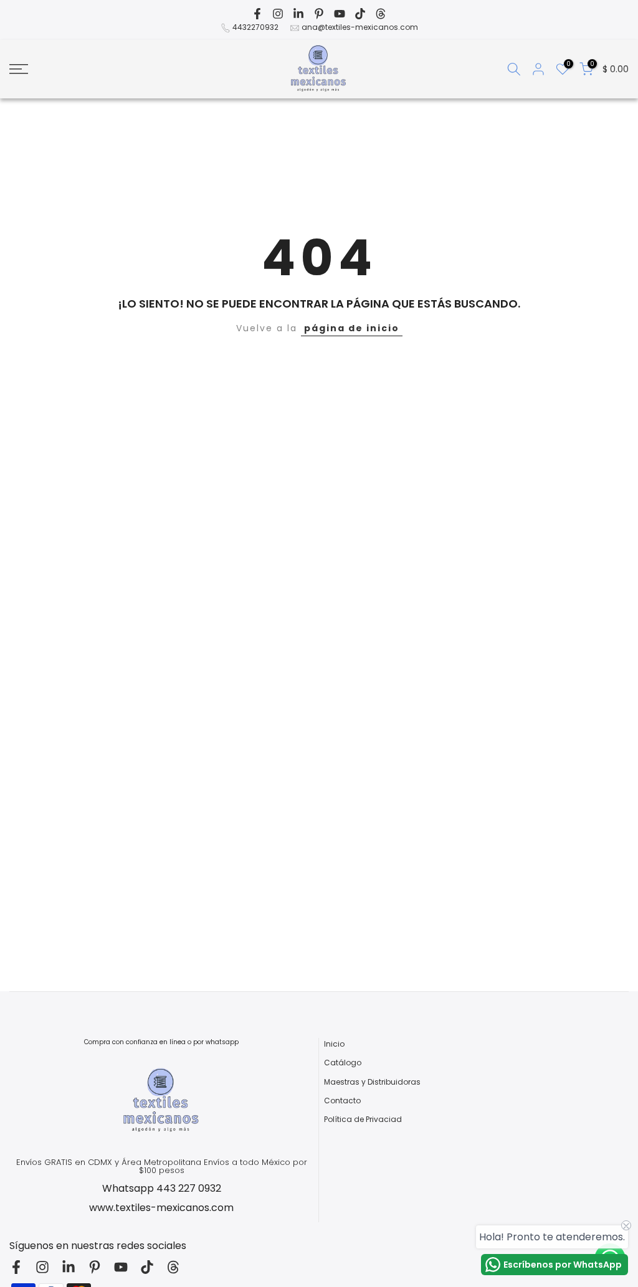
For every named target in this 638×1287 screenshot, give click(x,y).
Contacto (342, 1101)
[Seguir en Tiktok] (360, 13)
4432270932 (255, 27)
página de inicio (351, 328)
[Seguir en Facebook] (257, 13)
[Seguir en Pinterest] (319, 13)
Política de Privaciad (363, 1119)
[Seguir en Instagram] (277, 13)
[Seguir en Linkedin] (298, 13)
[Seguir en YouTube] (339, 13)
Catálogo (342, 1063)
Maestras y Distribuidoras (372, 1082)
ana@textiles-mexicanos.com (360, 27)
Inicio (334, 1044)
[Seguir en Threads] (380, 13)
